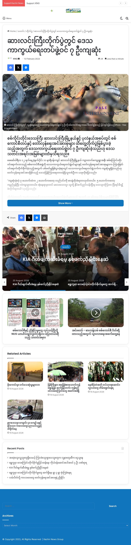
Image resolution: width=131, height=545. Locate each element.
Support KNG (33, 3)
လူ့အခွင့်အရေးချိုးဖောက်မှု (65, 244)
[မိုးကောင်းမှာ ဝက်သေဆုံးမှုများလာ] (25, 372)
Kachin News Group (53, 539)
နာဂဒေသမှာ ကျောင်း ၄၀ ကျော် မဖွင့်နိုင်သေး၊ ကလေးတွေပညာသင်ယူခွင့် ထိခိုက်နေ (24, 425)
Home (12, 31)
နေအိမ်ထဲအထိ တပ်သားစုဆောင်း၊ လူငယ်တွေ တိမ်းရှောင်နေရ (104, 386)
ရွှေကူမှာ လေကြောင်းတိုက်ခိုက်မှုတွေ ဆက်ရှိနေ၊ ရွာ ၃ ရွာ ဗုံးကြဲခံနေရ (65, 259)
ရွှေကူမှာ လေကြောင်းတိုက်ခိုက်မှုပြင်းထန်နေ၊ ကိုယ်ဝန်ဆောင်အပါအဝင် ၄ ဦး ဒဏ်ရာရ (48, 462)
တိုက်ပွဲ (29, 31)
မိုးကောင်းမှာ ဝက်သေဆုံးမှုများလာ (23, 384)
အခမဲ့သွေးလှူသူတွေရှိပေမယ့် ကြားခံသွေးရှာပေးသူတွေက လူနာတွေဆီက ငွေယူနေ (46, 457)
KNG (15, 59)
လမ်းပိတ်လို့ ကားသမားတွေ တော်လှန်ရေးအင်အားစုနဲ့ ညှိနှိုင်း (37, 477)
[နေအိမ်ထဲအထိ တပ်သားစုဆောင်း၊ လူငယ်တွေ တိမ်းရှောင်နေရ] (106, 372)
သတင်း (21, 31)
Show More (64, 203)
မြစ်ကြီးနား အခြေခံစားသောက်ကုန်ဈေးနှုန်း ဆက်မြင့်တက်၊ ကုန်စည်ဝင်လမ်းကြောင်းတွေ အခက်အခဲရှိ (64, 387)
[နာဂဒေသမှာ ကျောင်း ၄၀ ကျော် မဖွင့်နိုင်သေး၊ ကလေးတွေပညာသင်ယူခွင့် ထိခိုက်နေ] (25, 410)
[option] (65, 259)
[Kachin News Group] (65, 11)
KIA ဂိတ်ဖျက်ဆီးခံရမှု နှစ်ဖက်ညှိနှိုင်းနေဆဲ (28, 467)
